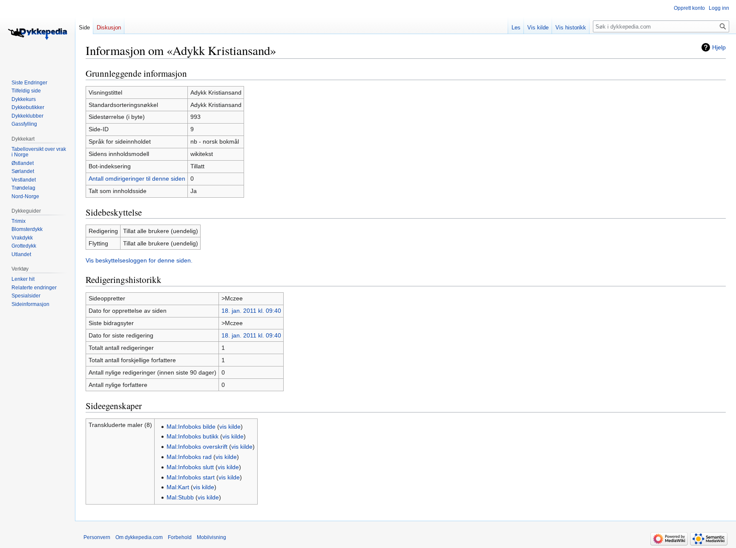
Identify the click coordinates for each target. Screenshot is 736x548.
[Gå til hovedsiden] (37, 34)
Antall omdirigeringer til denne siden (137, 178)
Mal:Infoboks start (191, 477)
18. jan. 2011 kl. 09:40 (251, 310)
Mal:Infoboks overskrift (197, 446)
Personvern (96, 537)
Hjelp (719, 47)
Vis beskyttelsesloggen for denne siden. (139, 260)
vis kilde (230, 426)
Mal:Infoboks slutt (190, 467)
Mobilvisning (211, 537)
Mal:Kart (178, 487)
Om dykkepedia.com (139, 537)
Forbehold (180, 537)
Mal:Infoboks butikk (192, 436)
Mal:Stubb (180, 497)
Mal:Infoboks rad (189, 456)
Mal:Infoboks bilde (191, 426)
